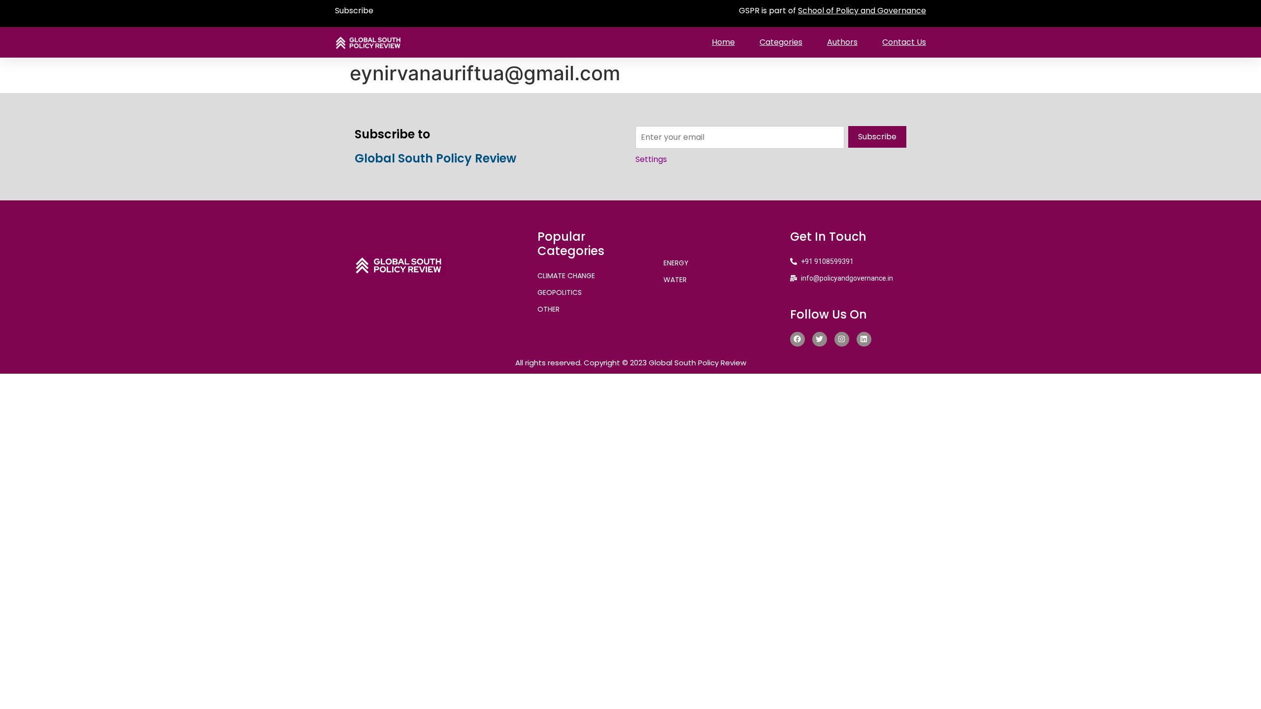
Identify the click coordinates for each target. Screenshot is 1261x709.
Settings (651, 159)
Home (723, 42)
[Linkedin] (864, 339)
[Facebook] (797, 339)
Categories (781, 42)
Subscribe (354, 10)
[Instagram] (841, 339)
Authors (842, 42)
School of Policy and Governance (862, 10)
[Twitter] (819, 339)
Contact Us (904, 42)
